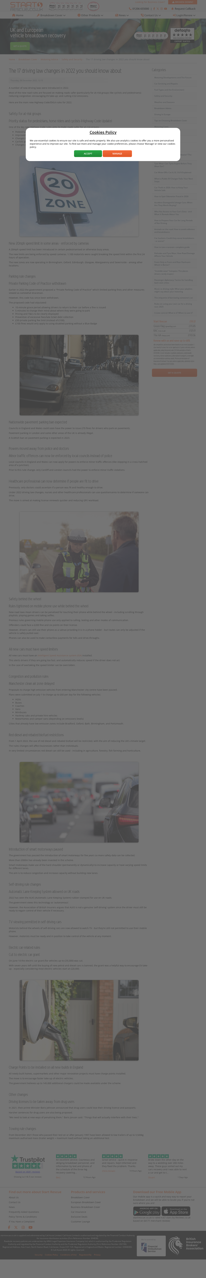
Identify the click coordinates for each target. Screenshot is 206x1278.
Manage (117, 153)
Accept (88, 153)
